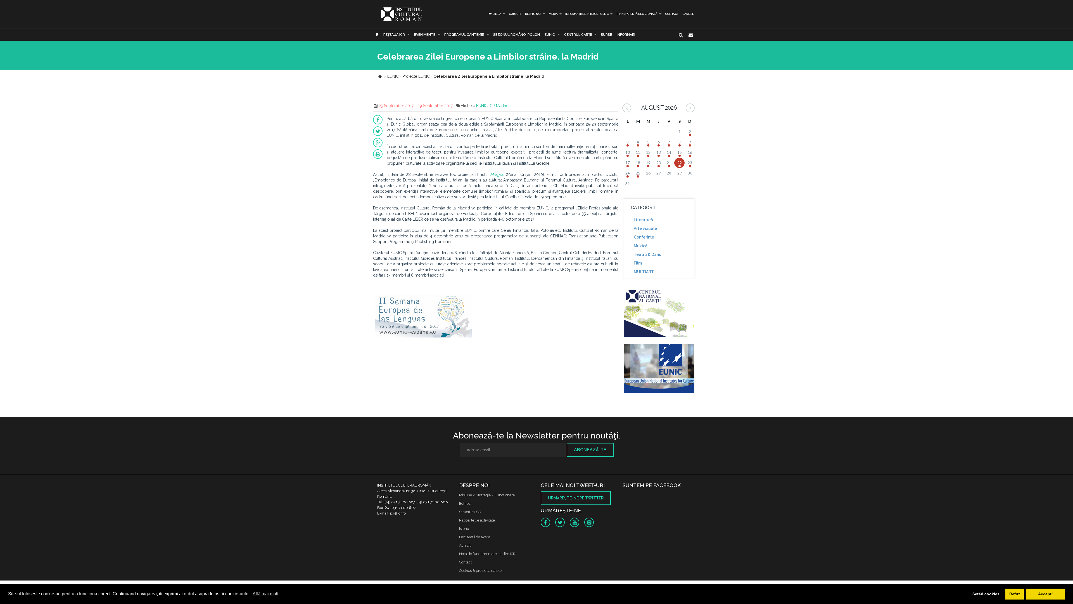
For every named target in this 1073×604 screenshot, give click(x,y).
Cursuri (515, 13)
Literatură (643, 220)
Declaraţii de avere (474, 537)
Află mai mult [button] (265, 593)
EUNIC (550, 35)
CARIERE (688, 13)
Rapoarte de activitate (477, 520)
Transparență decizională (636, 13)
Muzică (640, 246)
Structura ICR (470, 512)
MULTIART (644, 272)
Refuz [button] (1014, 594)
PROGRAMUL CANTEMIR (464, 35)
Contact (671, 13)
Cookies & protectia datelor (481, 570)
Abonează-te (590, 449)
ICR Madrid (499, 105)
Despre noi (533, 13)
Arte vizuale (645, 228)
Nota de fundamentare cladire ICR (487, 554)
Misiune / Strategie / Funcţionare (487, 495)
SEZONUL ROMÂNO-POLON (516, 35)
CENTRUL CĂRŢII (578, 35)
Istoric (464, 529)
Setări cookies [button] (986, 594)
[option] (423, 319)
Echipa (465, 503)
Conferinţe (644, 237)
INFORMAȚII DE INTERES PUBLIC (587, 13)
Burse (606, 35)
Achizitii (465, 545)
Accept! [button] (1045, 594)
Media (553, 13)
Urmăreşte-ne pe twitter (576, 498)
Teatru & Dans (647, 254)
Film (638, 263)
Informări (626, 35)
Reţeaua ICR (394, 35)
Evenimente (424, 35)
